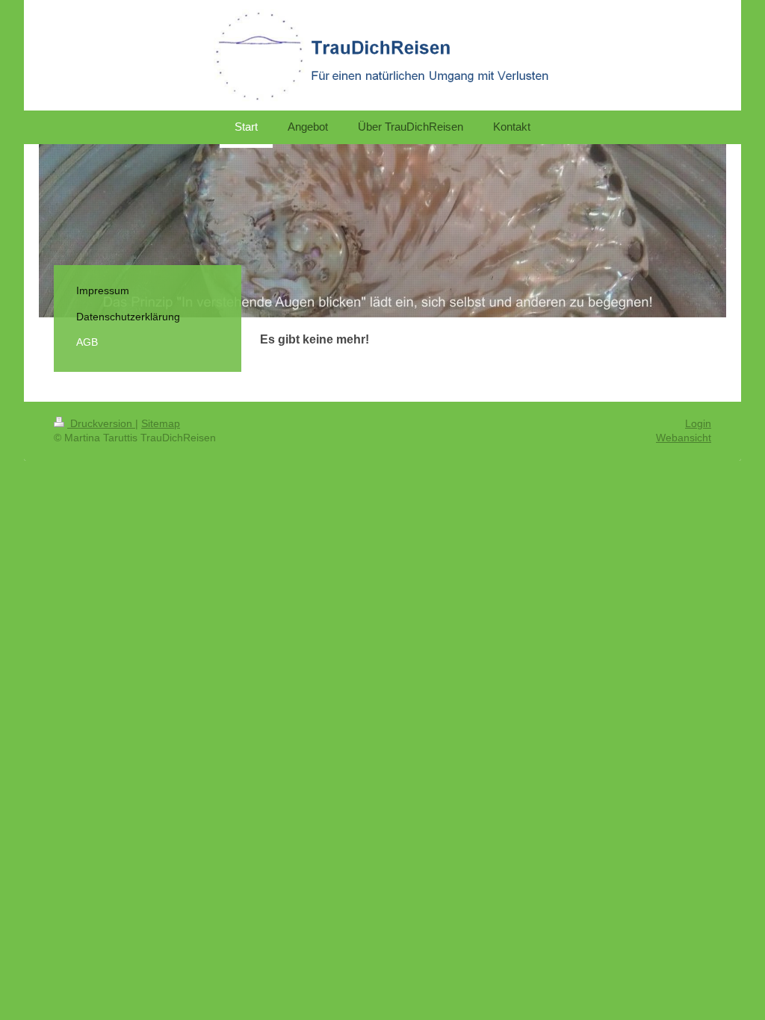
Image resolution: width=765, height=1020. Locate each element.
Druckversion (101, 423)
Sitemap (160, 423)
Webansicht (683, 438)
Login (698, 423)
